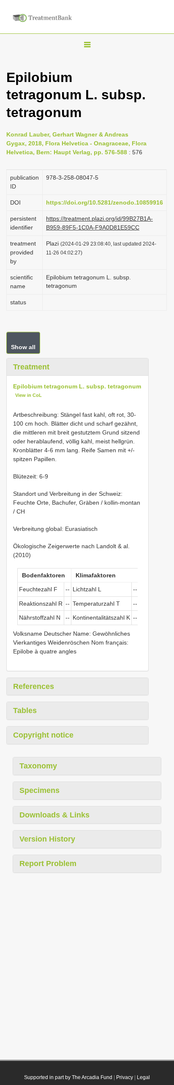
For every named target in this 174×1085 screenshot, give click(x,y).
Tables (25, 710)
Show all (23, 347)
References (33, 686)
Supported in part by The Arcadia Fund (68, 1077)
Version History (47, 839)
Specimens (39, 790)
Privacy (124, 1077)
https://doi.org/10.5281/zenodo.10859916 (104, 202)
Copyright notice (43, 735)
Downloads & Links (54, 815)
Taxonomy (38, 766)
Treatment (31, 367)
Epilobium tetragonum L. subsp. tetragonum (77, 386)
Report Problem (47, 863)
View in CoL (28, 395)
